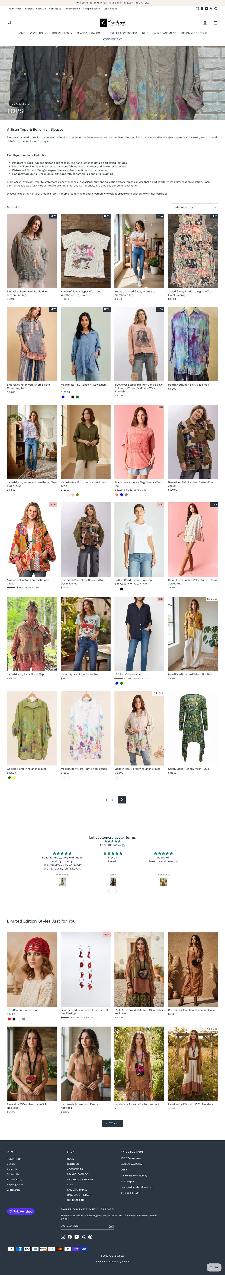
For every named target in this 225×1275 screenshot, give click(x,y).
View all (112, 1123)
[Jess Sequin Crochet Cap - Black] (14, 1019)
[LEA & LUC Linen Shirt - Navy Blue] (116, 683)
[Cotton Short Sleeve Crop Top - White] (116, 589)
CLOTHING (37, 33)
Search (29, 8)
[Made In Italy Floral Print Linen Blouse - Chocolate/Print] (68, 777)
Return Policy (14, 8)
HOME (21, 33)
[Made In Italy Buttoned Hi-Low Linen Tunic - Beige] (68, 494)
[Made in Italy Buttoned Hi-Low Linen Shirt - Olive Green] (77, 397)
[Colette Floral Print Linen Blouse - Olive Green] (9, 777)
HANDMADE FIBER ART (194, 33)
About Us (41, 8)
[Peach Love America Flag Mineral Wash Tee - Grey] (126, 494)
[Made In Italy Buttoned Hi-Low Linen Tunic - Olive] (77, 494)
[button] (109, 891)
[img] (112, 841)
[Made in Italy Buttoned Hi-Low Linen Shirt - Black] (72, 397)
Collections (22, 104)
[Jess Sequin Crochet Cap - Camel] (19, 1019)
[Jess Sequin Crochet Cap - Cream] (28, 1019)
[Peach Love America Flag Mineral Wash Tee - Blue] (121, 494)
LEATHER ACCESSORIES (123, 33)
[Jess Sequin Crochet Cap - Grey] (23, 1019)
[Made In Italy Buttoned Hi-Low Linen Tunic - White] (63, 494)
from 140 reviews (110, 845)
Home (10, 104)
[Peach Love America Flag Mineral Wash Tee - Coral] (116, 494)
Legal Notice (110, 8)
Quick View (32, 284)
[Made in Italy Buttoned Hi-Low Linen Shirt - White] (68, 397)
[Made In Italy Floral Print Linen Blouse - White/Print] (63, 777)
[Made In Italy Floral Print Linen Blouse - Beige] (116, 777)
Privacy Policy (72, 8)
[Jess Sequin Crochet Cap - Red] (9, 1019)
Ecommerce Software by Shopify (112, 1261)
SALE (145, 33)
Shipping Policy (91, 8)
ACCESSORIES (60, 33)
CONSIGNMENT (112, 39)
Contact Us (55, 8)
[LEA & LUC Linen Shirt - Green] (121, 683)
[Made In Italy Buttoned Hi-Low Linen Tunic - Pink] (72, 494)
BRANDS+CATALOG (89, 33)
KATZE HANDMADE (165, 33)
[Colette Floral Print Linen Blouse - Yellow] (14, 777)
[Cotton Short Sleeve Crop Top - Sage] (126, 589)
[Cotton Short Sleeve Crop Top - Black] (121, 589)
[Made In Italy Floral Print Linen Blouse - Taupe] (121, 777)
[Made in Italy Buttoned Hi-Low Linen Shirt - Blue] (63, 397)
